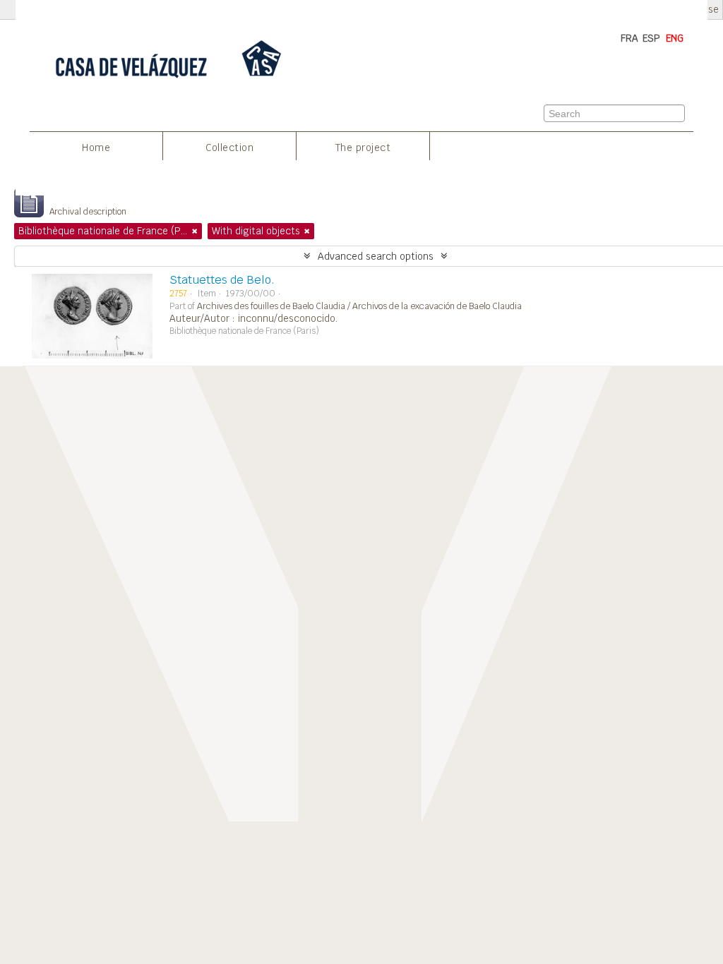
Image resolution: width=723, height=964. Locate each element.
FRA (629, 38)
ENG (674, 38)
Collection (229, 147)
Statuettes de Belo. (222, 279)
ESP (651, 38)
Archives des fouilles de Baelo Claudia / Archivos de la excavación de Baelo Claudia (359, 306)
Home (96, 147)
